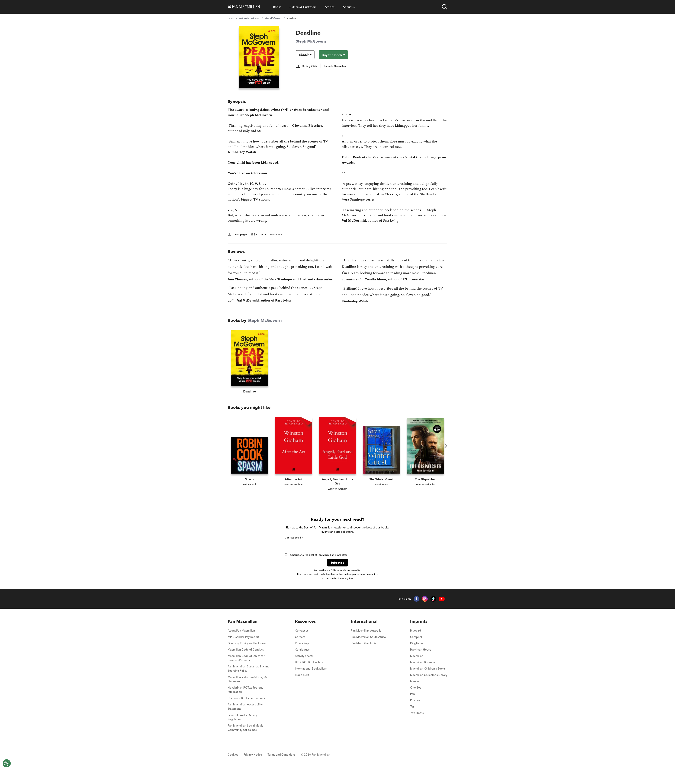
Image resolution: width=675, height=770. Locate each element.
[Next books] (446, 445)
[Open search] (444, 7)
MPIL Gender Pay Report (243, 637)
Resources (305, 621)
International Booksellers (311, 668)
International (364, 621)
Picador (415, 700)
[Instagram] (425, 599)
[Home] (244, 7)
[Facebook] (416, 599)
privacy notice (313, 574)
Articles (329, 7)
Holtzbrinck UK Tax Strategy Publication (245, 689)
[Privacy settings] (7, 763)
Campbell (416, 637)
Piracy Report (303, 643)
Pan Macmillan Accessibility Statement (245, 706)
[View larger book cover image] (259, 57)
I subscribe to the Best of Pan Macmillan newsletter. (318, 554)
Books (277, 7)
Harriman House (420, 649)
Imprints (418, 621)
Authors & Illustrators (303, 7)
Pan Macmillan (243, 621)
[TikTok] (433, 599)
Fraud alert (302, 675)
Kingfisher (416, 643)
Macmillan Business (422, 662)
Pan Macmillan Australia (366, 630)
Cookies (233, 754)
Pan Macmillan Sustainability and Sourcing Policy (248, 668)
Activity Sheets (304, 656)
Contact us (301, 630)
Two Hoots (417, 713)
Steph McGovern (273, 18)
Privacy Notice (253, 754)
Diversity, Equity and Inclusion (247, 643)
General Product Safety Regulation (242, 717)
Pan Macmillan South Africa (368, 637)
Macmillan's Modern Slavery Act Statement (248, 679)
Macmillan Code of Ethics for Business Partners (246, 658)
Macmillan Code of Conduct (245, 649)
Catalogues (302, 649)
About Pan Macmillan (241, 630)
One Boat (416, 687)
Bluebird (415, 630)
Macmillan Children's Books (427, 668)
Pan (412, 694)
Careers (300, 637)
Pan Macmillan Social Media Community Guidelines (245, 727)
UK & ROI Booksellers (309, 662)
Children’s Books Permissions (246, 698)
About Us (349, 7)
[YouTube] (442, 599)
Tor (412, 706)
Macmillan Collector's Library (428, 675)
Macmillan (416, 656)
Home (231, 18)
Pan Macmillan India (364, 643)
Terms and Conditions (281, 754)
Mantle (414, 681)
